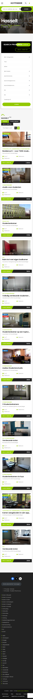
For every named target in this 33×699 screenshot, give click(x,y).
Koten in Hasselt (6, 604)
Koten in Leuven (6, 597)
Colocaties (5, 613)
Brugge (4, 640)
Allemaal (5, 121)
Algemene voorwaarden (18, 696)
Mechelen (5, 667)
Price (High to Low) (7, 128)
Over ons (18, 694)
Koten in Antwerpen (7, 602)
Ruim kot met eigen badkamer (15, 259)
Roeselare (5, 672)
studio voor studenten (11, 187)
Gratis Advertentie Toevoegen (11, 584)
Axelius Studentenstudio (12, 368)
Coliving (4, 618)
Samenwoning (16, 149)
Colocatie (5, 611)
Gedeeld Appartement (8, 620)
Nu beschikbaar (23, 44)
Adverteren (6, 696)
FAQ (12, 694)
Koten (4, 631)
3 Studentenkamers (10, 404)
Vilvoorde (5, 683)
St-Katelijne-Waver (7, 676)
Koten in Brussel (6, 595)
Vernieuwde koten (10, 440)
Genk (3, 651)
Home (4, 27)
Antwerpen (5, 638)
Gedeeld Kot (5, 622)
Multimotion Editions (23, 691)
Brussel (4, 642)
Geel (3, 649)
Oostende (5, 670)
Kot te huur (5, 694)
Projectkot (5, 221)
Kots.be (12, 589)
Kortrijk (4, 661)
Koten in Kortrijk (6, 606)
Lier (3, 665)
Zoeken (26, 9)
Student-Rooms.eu (15, 591)
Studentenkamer (25, 149)
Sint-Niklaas (5, 674)
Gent (3, 654)
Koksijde (4, 658)
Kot (10, 149)
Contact (26, 694)
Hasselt (4, 656)
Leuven (4, 663)
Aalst (3, 635)
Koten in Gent (6, 599)
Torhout (4, 679)
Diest (3, 647)
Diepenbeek (5, 645)
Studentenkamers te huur (13, 476)
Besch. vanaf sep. (23, 49)
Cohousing (5, 149)
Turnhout (5, 681)
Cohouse (4, 615)
